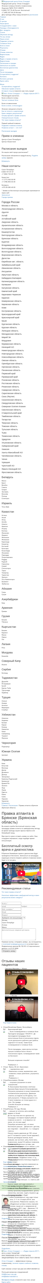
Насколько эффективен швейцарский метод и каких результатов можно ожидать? (20, 896)
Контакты (3, 76)
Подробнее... (6, 1218)
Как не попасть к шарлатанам (12, 111)
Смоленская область (11, 410)
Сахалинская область (12, 400)
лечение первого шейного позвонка (25, 1263)
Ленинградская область (12, 209)
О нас (2, 19)
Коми (4, 307)
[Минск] (12, 927)
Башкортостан (8, 232)
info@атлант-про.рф (9, 1274)
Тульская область (10, 429)
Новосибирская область (13, 357)
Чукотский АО (8, 465)
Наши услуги (4, 39)
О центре (3, 21)
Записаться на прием (8, 65)
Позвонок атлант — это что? (12, 128)
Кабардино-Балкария (11, 278)
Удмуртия (6, 439)
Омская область (9, 360)
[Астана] (12, 925)
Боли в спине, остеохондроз (12, 105)
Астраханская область (12, 228)
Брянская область (10, 238)
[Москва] (12, 920)
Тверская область (10, 423)
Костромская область (11, 311)
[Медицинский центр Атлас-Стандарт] (16, 1)
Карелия (5, 298)
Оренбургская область (12, 363)
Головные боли (5, 43)
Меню (2, 84)
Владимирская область (12, 245)
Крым (4, 321)
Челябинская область (12, 456)
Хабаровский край (10, 446)
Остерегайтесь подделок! (9, 74)
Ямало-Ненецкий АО (11, 469)
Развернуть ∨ (13, 1064)
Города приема (7, 197)
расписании (33, 14)
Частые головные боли (10, 100)
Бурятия (5, 242)
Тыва (4, 433)
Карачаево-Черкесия (11, 294)
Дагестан (6, 258)
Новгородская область (12, 354)
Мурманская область (11, 344)
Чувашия (6, 462)
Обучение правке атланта (11, 89)
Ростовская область (11, 383)
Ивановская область (11, 268)
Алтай (4, 215)
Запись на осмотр (9, 1182)
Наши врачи (4, 23)
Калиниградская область (13, 281)
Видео (2, 56)
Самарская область (11, 390)
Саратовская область (11, 393)
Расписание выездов (9, 131)
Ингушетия (7, 271)
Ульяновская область (11, 443)
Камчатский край (9, 291)
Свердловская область (12, 403)
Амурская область (10, 222)
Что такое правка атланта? (11, 120)
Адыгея (5, 212)
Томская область (9, 426)
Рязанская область (10, 386)
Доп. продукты (5, 30)
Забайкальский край (11, 265)
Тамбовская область (11, 416)
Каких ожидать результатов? (12, 113)
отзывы (4, 1265)
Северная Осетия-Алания (14, 406)
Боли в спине (5, 45)
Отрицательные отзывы (10, 118)
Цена (2, 70)
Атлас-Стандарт (7, 1261)
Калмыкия (6, 284)
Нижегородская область (13, 350)
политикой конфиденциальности (14, 944)
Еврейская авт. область (12, 261)
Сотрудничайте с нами (8, 26)
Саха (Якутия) (8, 396)
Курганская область (11, 324)
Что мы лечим (5, 37)
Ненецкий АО (8, 347)
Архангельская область (12, 225)
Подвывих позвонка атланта (12, 125)
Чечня (4, 459)
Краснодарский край (11, 314)
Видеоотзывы (5, 54)
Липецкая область (10, 331)
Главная (3, 17)
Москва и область (10, 205)
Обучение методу (6, 34)
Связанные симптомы (11, 1164)
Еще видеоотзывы (9, 1022)
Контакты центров (6, 79)
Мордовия (6, 340)
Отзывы (3, 50)
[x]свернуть (6, 161)
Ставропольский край (12, 413)
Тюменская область (11, 436)
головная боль (8, 1166)
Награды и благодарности (9, 28)
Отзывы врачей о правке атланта (14, 115)
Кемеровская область (12, 301)
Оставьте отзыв (7, 91)
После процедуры (6, 72)
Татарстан (6, 419)
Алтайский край (9, 219)
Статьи (2, 32)
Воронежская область (12, 255)
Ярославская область (12, 472)
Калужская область (10, 288)
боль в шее (27, 1166)
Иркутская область (10, 275)
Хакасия (5, 449)
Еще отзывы (7, 1162)
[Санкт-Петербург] (12, 922)
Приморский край (10, 377)
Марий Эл (6, 337)
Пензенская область (11, 370)
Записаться (6, 195)
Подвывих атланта (6, 41)
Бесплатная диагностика (9, 68)
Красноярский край (10, 317)
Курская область (9, 327)
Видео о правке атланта (8, 59)
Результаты (4, 48)
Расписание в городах (8, 63)
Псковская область (10, 380)
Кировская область (10, 304)
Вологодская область (11, 251)
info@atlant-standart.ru (10, 1276)
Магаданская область (12, 334)
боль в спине (18, 1166)
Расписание (13, 805)
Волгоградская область (12, 248)
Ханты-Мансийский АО (12, 452)
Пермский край (8, 373)
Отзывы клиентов (6, 52)
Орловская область (11, 367)
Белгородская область (12, 235)
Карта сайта (4, 81)
